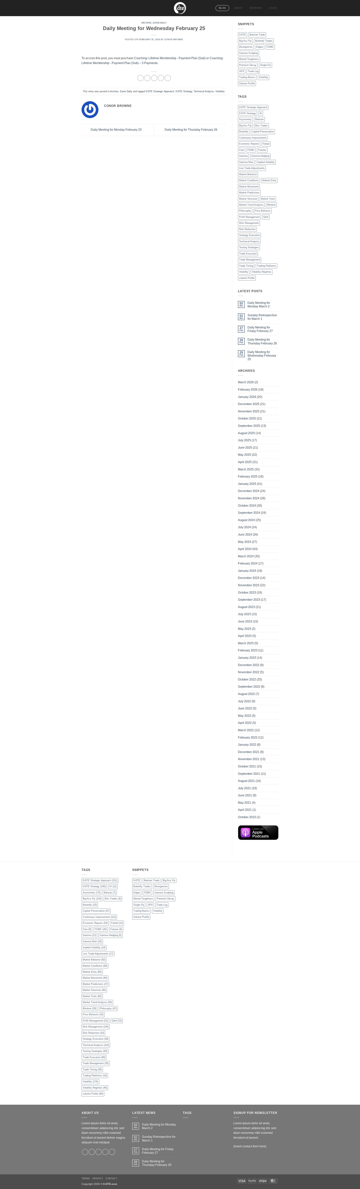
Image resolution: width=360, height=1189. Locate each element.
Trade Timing (246, 265)
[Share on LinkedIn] (168, 78)
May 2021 (244, 802)
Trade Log (253, 71)
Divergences (246, 46)
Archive (146, 23)
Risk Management (249, 223)
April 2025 (245, 462)
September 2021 (249, 773)
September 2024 (249, 512)
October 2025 (247, 418)
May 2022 (244, 715)
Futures (262, 150)
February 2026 (247, 389)
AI (261, 113)
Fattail (266, 143)
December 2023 (248, 577)
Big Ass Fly (245, 40)
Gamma (243, 156)
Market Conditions (249, 180)
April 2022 (245, 722)
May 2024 (244, 541)
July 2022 (244, 701)
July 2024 (244, 527)
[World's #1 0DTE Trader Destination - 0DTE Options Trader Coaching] (180, 8)
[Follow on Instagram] (92, 1152)
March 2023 (246, 643)
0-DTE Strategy (184, 91)
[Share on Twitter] (147, 78)
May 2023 (244, 628)
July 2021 (244, 788)
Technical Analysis (204, 91)
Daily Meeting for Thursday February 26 (191, 129)
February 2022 (247, 737)
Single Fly (265, 65)
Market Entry (269, 180)
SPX (241, 71)
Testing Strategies (249, 247)
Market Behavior (248, 174)
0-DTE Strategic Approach (160, 91)
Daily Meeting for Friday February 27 (260, 329)
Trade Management (249, 259)
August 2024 (246, 520)
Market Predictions (249, 192)
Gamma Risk (246, 162)
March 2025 (246, 469)
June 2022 (245, 708)
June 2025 (245, 447)
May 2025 (244, 454)
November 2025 (248, 411)
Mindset (271, 204)
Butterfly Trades (264, 40)
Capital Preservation (263, 131)
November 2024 (248, 498)
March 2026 (246, 382)
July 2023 (244, 614)
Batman (259, 119)
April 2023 (245, 636)
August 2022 (246, 694)
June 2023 (245, 621)
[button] (272, 8)
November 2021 (248, 759)
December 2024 (248, 491)
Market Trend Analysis (251, 204)
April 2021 (245, 809)
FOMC (270, 46)
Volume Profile (247, 83)
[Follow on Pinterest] (112, 1152)
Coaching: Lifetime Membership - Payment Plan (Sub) (170, 58)
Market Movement (249, 186)
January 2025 (247, 483)
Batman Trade (257, 34)
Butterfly (243, 131)
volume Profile (247, 278)
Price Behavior (263, 210)
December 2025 (248, 404)
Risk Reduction (247, 229)
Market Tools (268, 198)
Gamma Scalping (248, 53)
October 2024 (247, 505)
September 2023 (249, 599)
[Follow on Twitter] (98, 1152)
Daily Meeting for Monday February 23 (116, 129)
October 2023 (247, 592)
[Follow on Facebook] (85, 1152)
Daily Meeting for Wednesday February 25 (262, 355)
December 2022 (248, 665)
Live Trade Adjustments (252, 168)
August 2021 (246, 780)
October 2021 (247, 766)
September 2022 (249, 686)
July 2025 (244, 440)
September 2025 (249, 425)
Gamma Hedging (260, 156)
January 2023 (247, 657)
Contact (111, 1178)
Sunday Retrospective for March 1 (262, 317)
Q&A (265, 217)
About (238, 8)
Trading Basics (247, 77)
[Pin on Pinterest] (161, 78)
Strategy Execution (249, 235)
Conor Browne (173, 39)
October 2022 (247, 679)
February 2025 (247, 476)
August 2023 (246, 607)
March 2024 (246, 556)
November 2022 (248, 672)
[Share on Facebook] (140, 78)
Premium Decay (247, 65)
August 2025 (246, 433)
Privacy (97, 1178)
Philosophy (245, 210)
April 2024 (245, 549)
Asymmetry (245, 119)
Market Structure (248, 198)
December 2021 (248, 752)
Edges (259, 46)
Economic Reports (249, 143)
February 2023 (247, 650)
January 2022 (247, 744)
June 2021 (245, 795)
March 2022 (246, 730)
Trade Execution (248, 253)
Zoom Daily (160, 23)
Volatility (219, 91)
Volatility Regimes (261, 271)
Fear (241, 150)
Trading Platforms (266, 265)
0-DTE (242, 34)
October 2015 (247, 817)
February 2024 (247, 563)
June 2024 (245, 534)
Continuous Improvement (252, 137)
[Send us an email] (105, 1152)
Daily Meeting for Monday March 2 (259, 304)
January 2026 (247, 396)
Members (255, 8)
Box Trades (261, 125)
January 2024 (247, 570)
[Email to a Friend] (154, 78)
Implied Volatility (266, 162)
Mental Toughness (249, 59)
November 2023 (248, 585)
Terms (86, 1178)
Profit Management (249, 217)
